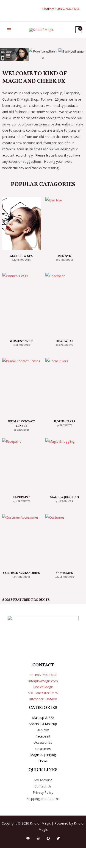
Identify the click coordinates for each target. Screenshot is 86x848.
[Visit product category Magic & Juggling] (64, 464)
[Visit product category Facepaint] (21, 464)
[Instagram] (38, 838)
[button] (6, 10)
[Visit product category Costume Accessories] (21, 540)
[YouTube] (28, 838)
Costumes (43, 748)
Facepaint (43, 736)
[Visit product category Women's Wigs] (21, 304)
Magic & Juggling (43, 754)
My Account (43, 780)
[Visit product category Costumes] (64, 540)
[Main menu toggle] (9, 29)
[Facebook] (48, 838)
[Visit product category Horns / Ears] (64, 386)
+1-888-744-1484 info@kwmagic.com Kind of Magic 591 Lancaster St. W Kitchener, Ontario (43, 686)
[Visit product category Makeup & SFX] (21, 223)
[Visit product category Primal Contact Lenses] (21, 386)
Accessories (43, 742)
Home (43, 761)
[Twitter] (58, 838)
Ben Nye (43, 730)
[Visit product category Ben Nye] (64, 223)
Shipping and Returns (43, 798)
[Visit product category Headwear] (64, 304)
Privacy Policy (43, 792)
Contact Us (43, 786)
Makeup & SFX (43, 717)
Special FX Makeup (43, 723)
